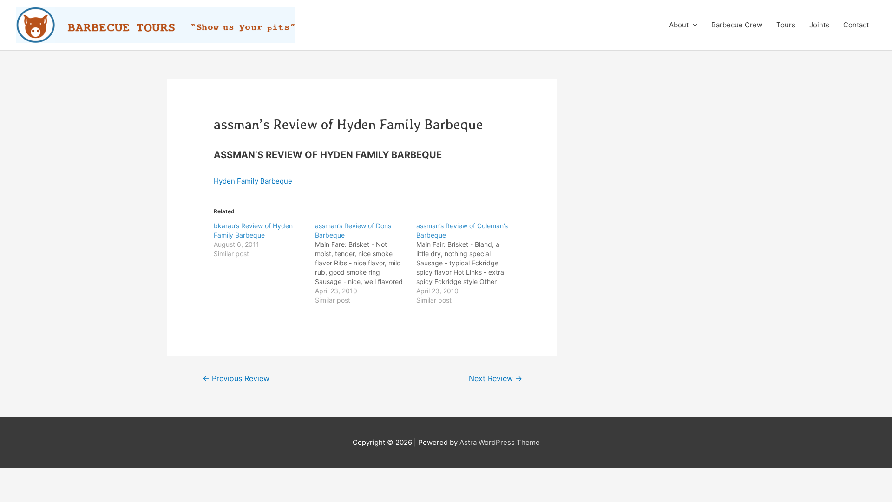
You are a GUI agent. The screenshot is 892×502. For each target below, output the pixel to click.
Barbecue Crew (736, 24)
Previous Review (236, 378)
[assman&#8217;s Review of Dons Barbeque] (365, 263)
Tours (785, 24)
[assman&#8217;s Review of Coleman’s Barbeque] (467, 263)
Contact (856, 24)
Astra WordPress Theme (499, 442)
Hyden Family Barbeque (253, 181)
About (679, 24)
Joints (819, 24)
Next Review (495, 378)
